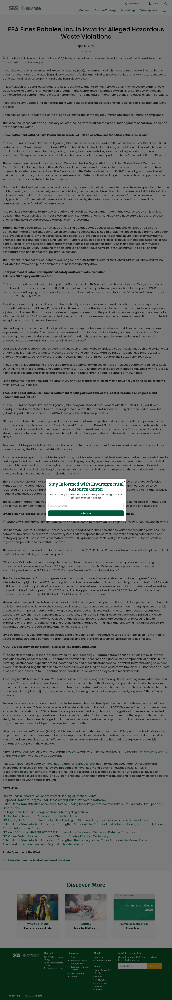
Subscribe (86, 513)
